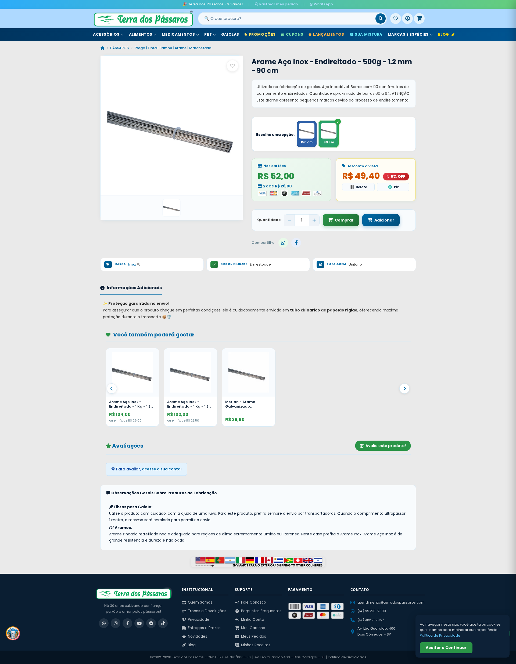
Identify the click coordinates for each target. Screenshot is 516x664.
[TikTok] (163, 623)
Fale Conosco (253, 602)
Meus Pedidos (253, 636)
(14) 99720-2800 (371, 611)
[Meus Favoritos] (395, 18)
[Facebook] (127, 623)
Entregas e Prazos (204, 627)
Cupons (294, 34)
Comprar (344, 220)
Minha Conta (252, 619)
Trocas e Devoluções (207, 611)
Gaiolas (230, 34)
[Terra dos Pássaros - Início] (143, 18)
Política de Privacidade (347, 657)
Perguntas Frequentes (261, 611)
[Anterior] (112, 388)
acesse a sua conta (161, 469)
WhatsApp (323, 4)
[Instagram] (115, 623)
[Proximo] (404, 388)
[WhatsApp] (104, 623)
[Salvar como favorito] (232, 66)
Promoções (262, 34)
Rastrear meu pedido (278, 4)
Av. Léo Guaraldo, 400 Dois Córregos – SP (376, 631)
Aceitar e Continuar (446, 647)
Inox (132, 264)
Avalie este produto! (386, 445)
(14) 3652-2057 (370, 619)
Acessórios (106, 34)
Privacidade (198, 619)
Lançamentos (328, 34)
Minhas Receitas (255, 645)
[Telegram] (151, 623)
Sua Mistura (368, 34)
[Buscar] (380, 18)
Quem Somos (200, 602)
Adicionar (384, 220)
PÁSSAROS (119, 47)
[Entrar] (407, 18)
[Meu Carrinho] (419, 18)
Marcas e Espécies (408, 34)
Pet (208, 34)
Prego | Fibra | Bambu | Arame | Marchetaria (173, 47)
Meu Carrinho (253, 627)
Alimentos (140, 34)
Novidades (197, 636)
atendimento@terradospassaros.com (391, 602)
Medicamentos (178, 34)
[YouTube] (139, 623)
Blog (443, 34)
